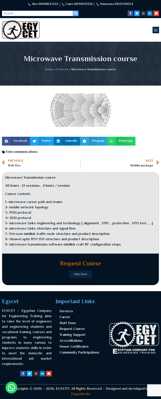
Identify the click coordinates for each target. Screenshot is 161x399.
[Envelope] (156, 13)
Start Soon (67, 323)
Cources (62, 69)
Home (49, 69)
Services (66, 311)
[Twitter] (137, 13)
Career (64, 317)
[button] (156, 30)
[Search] (75, 13)
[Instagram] (143, 13)
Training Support (72, 335)
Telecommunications (22, 152)
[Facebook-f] (130, 13)
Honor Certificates (74, 347)
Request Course (72, 329)
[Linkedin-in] (150, 13)
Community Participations (79, 353)
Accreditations (70, 341)
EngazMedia (80, 394)
